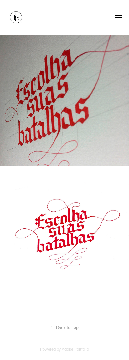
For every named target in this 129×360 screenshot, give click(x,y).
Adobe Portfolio (75, 349)
